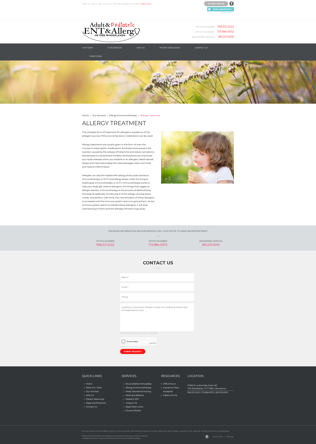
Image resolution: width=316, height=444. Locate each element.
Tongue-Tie (131, 403)
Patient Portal (216, 4)
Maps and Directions (96, 403)
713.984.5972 (225, 31)
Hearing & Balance (135, 395)
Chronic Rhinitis (133, 410)
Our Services (115, 48)
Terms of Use (218, 437)
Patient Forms (170, 395)
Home (85, 115)
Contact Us (201, 48)
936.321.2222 (225, 26)
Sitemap (229, 437)
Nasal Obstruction (134, 407)
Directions (95, 56)
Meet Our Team (94, 387)
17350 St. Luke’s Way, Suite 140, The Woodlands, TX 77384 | (111, 4)
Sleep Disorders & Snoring (138, 391)
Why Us (141, 48)
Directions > (146, 4)
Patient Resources (169, 48)
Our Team (87, 48)
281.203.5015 (226, 36)
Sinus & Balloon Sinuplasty (139, 384)
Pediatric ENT (132, 399)
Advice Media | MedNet (131, 438)
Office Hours (169, 384)
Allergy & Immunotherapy (123, 115)
